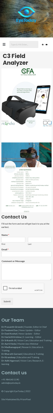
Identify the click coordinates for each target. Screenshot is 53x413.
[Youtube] (46, 44)
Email (5, 249)
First (3, 244)
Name (5, 235)
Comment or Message (13, 261)
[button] (4, 44)
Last (29, 244)
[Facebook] (42, 44)
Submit (7, 301)
